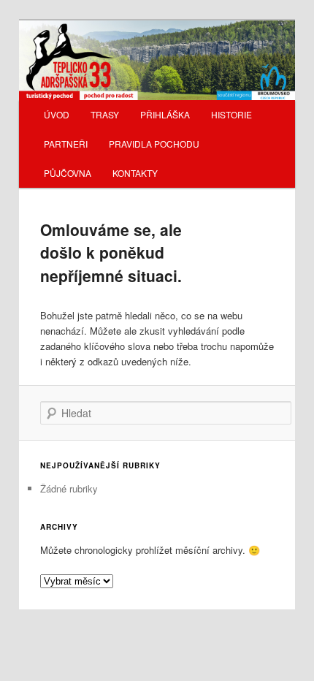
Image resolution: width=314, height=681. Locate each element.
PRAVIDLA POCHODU (154, 143)
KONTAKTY (135, 173)
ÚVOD (56, 114)
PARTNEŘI (66, 143)
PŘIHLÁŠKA (165, 114)
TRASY (105, 114)
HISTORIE (231, 114)
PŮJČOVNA (67, 173)
